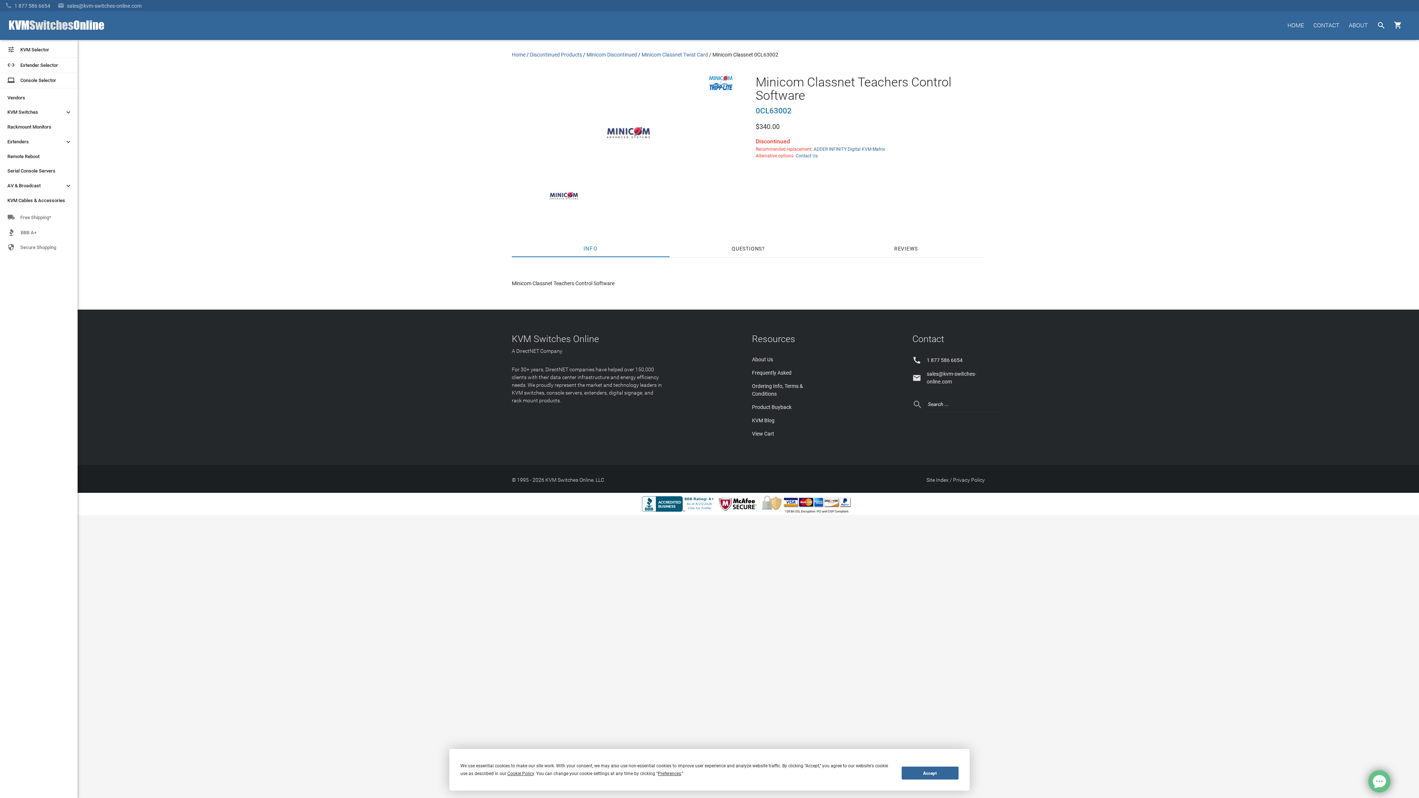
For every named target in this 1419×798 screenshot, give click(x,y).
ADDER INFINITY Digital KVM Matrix (849, 149)
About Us (762, 359)
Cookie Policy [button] (520, 773)
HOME (1295, 25)
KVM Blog (763, 420)
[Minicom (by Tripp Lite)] (721, 88)
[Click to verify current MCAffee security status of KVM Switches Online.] (739, 511)
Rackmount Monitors (29, 127)
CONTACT (1326, 25)
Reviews (906, 249)
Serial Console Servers (31, 171)
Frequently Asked (772, 373)
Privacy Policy (969, 480)
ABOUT (1358, 25)
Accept (930, 773)
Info (590, 248)
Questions (747, 249)
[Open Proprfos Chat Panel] (1379, 781)
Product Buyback (772, 407)
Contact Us (807, 155)
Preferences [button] (669, 773)
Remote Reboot (23, 156)
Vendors (16, 97)
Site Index (937, 480)
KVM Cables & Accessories (36, 200)
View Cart (763, 434)
